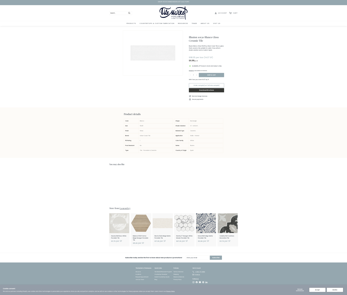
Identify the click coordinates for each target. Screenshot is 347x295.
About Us (205, 23)
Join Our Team (140, 279)
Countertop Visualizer (161, 274)
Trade (194, 23)
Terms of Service (178, 272)
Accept (317, 290)
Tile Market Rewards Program (163, 272)
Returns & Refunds (179, 277)
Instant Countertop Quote (162, 277)
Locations (138, 274)
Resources (183, 23)
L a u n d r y (125, 208)
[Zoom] (153, 53)
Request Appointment (142, 277)
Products (131, 23)
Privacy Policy (170, 291)
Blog (156, 279)
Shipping (191, 70)
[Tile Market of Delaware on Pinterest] (203, 282)
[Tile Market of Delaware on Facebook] (197, 282)
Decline (335, 290)
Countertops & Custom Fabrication (157, 23)
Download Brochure (206, 90)
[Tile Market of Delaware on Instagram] (193, 282)
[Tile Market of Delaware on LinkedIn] (206, 282)
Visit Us (216, 23)
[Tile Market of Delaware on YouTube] (200, 282)
